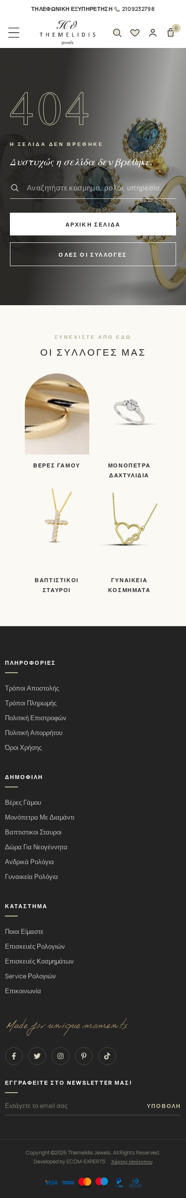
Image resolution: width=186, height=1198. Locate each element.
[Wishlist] (134, 32)
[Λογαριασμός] (152, 32)
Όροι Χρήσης (23, 747)
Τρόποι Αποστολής (32, 688)
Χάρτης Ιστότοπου (131, 1161)
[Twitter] (37, 1056)
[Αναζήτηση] (117, 32)
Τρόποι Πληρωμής (31, 703)
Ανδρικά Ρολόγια (29, 862)
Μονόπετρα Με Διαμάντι (39, 817)
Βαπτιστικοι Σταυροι (33, 832)
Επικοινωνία (23, 991)
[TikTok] (107, 1056)
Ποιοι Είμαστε (24, 931)
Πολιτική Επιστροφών (35, 718)
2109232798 (138, 8)
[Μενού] (14, 33)
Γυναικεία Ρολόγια (31, 877)
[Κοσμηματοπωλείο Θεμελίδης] (67, 32)
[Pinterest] (84, 1056)
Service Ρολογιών (30, 976)
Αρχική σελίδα (93, 224)
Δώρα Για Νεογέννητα (36, 847)
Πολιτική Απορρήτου (33, 733)
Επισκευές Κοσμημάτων (39, 961)
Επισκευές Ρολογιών (35, 946)
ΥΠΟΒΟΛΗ (164, 1106)
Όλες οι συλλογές (93, 254)
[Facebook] (14, 1056)
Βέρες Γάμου (23, 802)
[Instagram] (60, 1056)
